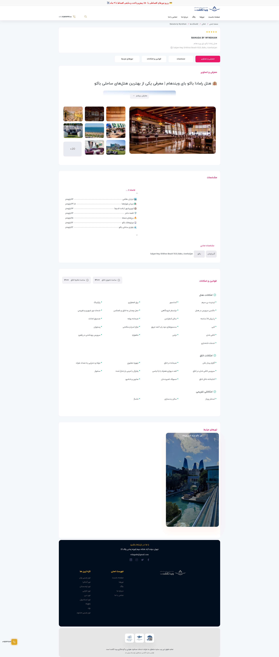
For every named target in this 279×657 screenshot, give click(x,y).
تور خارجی (87, 591)
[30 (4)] (115, 130)
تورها (202, 17)
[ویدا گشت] (206, 9)
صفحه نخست (214, 17)
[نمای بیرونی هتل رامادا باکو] (115, 147)
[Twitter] (142, 560)
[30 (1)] (115, 114)
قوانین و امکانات (154, 59)
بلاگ (194, 17)
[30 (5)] (94, 130)
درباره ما (184, 17)
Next (133, 130)
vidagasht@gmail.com (139, 554)
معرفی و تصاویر (208, 59)
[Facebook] (148, 560)
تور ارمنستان (85, 586)
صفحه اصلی (213, 24)
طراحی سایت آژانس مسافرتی (144, 653)
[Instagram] (136, 560)
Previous (212, 130)
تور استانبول (85, 599)
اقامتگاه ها (194, 24)
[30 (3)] (73, 114)
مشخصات (181, 59)
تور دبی (87, 595)
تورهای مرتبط (127, 59)
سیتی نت (128, 653)
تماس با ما (172, 17)
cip (89, 608)
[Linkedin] (130, 560)
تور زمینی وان (85, 577)
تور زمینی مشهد (84, 612)
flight (88, 604)
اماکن (204, 24)
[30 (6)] (73, 130)
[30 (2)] (94, 114)
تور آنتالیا (87, 582)
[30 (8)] (94, 147)
